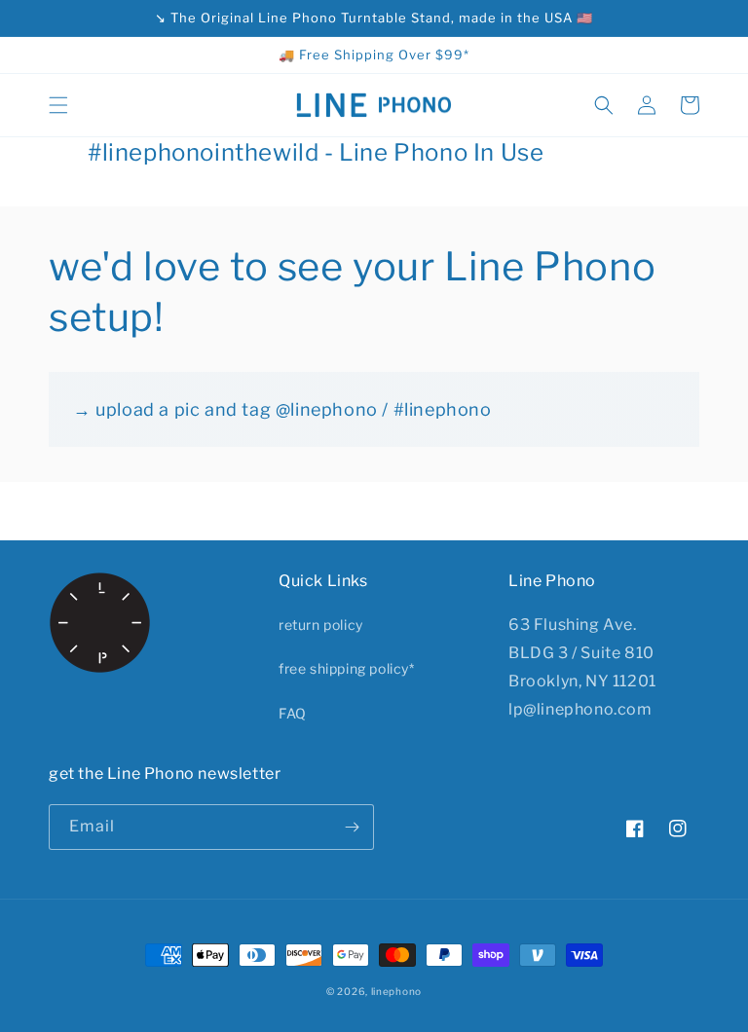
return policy (321, 624)
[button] (58, 105)
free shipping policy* (347, 668)
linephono (396, 991)
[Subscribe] (351, 827)
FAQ (293, 713)
